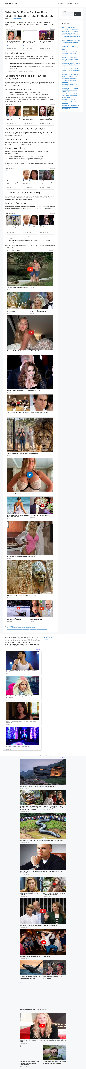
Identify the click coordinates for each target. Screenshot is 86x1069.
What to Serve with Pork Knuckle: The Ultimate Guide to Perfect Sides (71, 65)
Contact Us (69, 3)
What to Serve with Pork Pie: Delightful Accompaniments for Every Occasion (70, 59)
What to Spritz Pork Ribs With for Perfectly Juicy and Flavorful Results (70, 53)
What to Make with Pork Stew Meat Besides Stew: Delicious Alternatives (70, 80)
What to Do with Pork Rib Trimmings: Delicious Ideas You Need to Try (70, 101)
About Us (77, 3)
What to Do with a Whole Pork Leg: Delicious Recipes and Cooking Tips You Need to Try (27, 629)
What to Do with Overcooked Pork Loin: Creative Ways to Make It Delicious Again (71, 107)
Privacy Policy (61, 3)
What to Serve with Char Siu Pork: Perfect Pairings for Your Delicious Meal (71, 70)
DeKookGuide (11, 3)
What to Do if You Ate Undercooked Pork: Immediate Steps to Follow (22, 627)
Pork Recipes (10, 626)
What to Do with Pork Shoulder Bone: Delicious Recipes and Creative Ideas (70, 95)
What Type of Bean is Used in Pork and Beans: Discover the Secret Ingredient (71, 42)
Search (64, 11)
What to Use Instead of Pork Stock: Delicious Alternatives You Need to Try (70, 47)
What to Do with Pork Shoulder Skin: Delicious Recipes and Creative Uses (70, 90)
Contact (46, 642)
